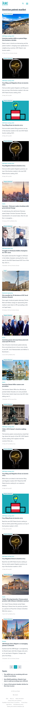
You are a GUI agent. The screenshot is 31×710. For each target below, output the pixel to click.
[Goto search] (23, 3)
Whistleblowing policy (18, 704)
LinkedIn (16, 695)
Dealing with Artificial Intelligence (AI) (15, 706)
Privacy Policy (24, 702)
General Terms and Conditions (14, 700)
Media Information (20, 698)
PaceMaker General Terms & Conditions (11, 702)
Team (7, 698)
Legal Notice (9, 704)
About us (12, 698)
